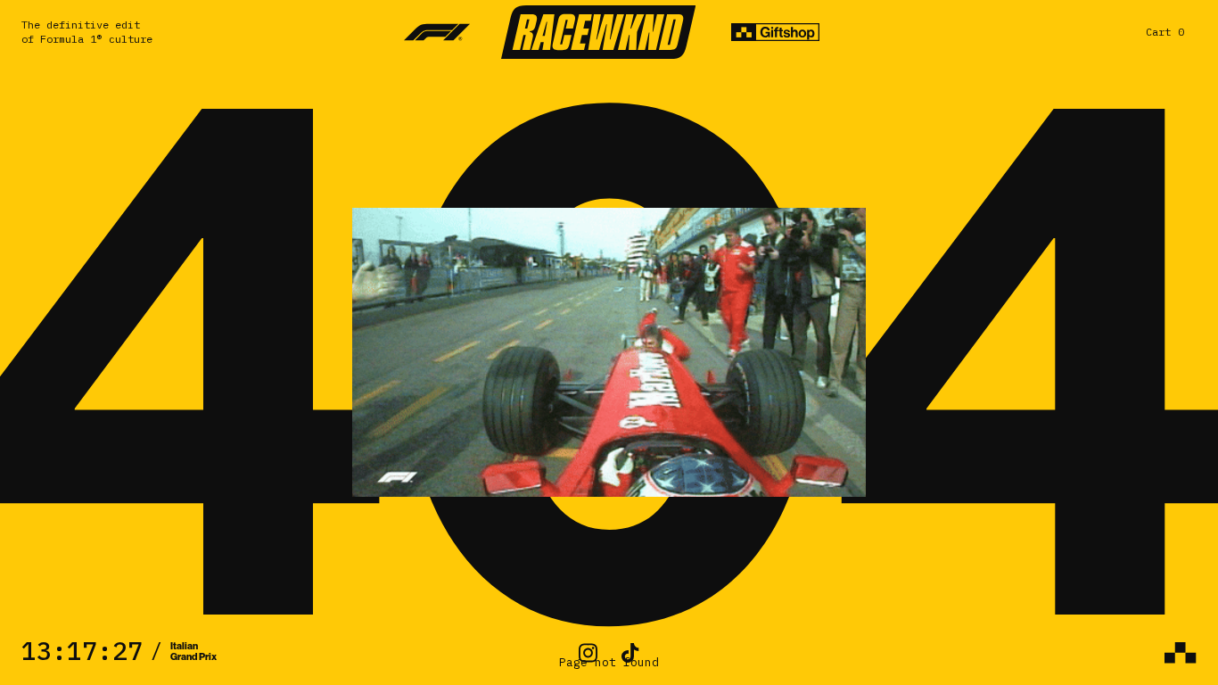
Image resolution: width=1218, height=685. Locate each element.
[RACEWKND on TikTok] (630, 653)
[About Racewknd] (1181, 653)
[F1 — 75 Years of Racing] (437, 32)
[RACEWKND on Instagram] (587, 653)
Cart (1165, 31)
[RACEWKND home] (598, 32)
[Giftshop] (775, 32)
